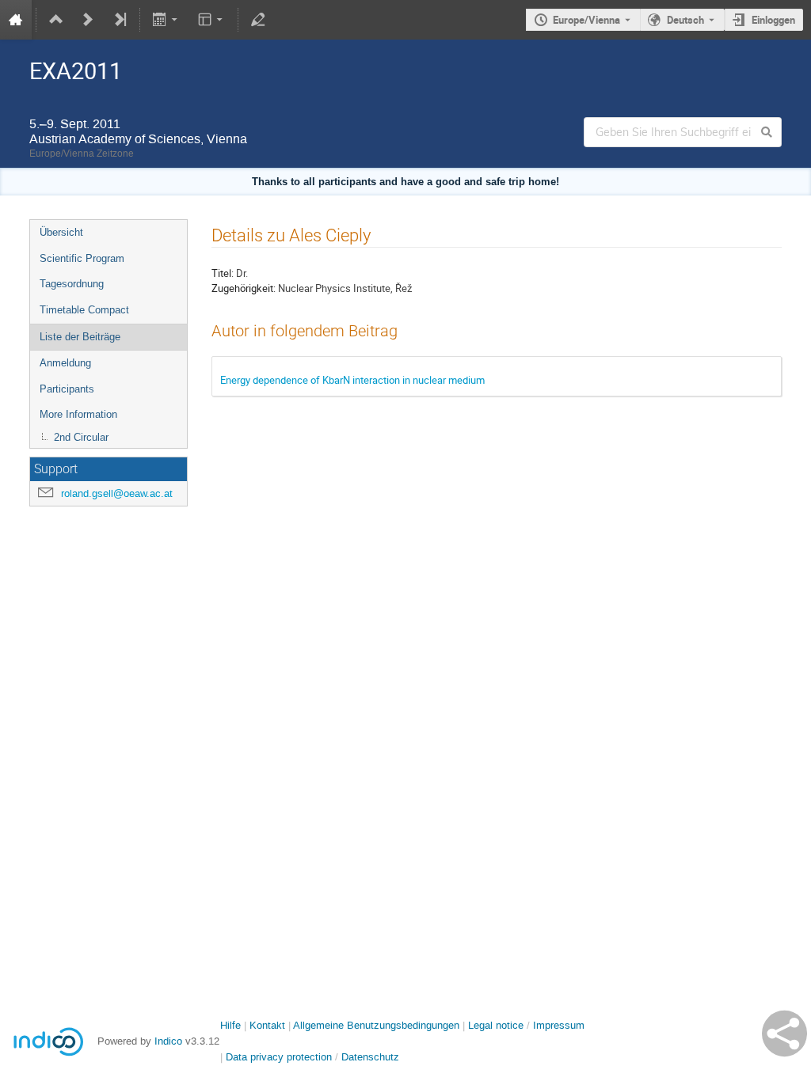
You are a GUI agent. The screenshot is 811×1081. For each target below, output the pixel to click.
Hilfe (230, 1025)
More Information (78, 414)
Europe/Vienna (586, 20)
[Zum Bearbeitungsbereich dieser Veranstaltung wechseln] (258, 20)
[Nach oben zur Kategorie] (56, 20)
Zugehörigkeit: (243, 288)
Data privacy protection (280, 1057)
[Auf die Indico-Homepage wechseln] (16, 20)
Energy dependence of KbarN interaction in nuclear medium (352, 380)
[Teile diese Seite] (784, 1033)
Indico (168, 1041)
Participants (67, 389)
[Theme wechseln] (211, 20)
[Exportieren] (166, 20)
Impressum (558, 1025)
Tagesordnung (72, 284)
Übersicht (61, 232)
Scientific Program (82, 258)
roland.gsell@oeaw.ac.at (117, 493)
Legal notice (497, 1025)
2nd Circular (81, 437)
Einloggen (773, 20)
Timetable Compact (84, 310)
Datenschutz (370, 1057)
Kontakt (267, 1025)
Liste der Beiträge (80, 337)
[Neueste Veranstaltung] (119, 20)
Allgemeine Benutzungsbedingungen (376, 1025)
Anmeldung (65, 363)
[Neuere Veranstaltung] (88, 20)
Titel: (222, 273)
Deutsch (685, 20)
